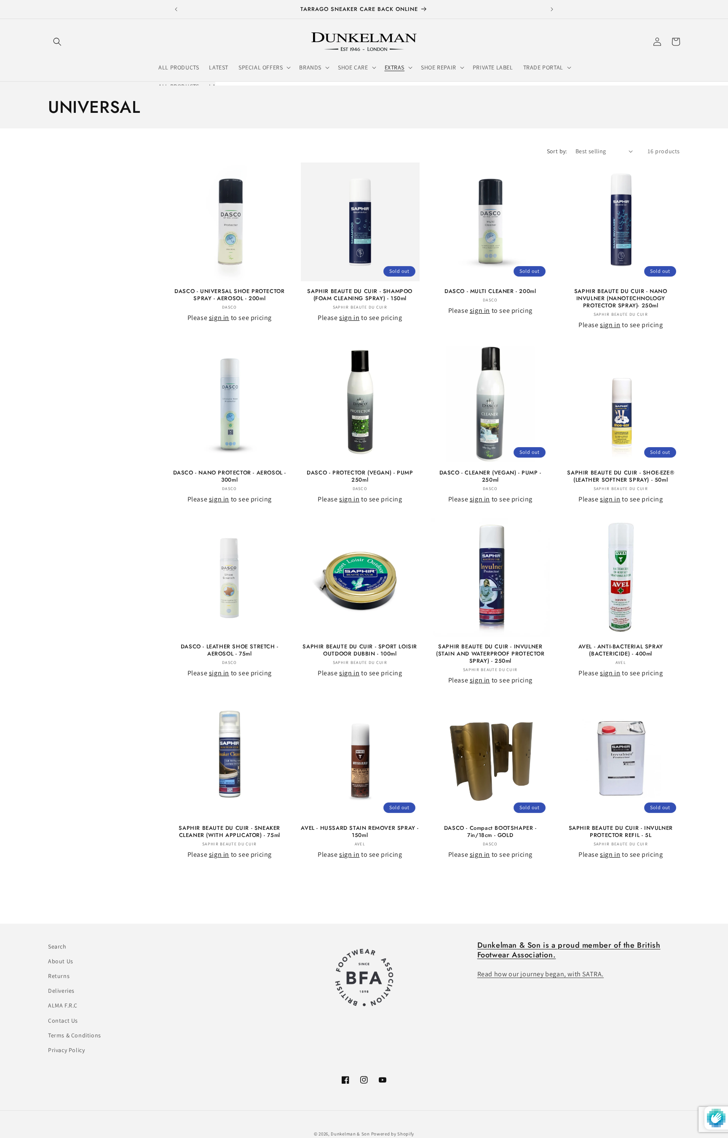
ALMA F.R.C (63, 1006)
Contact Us (63, 1020)
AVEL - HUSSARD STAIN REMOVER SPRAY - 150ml (360, 832)
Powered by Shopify (393, 1134)
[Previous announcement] (176, 9)
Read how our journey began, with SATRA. (540, 974)
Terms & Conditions (74, 1035)
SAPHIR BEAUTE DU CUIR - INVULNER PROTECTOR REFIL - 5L (621, 832)
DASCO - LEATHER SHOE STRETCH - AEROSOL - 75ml (229, 650)
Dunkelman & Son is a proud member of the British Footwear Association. (569, 950)
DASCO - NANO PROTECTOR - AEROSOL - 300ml (229, 476)
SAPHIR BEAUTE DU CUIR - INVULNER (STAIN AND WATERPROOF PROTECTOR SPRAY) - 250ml (490, 654)
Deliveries (61, 991)
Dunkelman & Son (350, 1134)
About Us (60, 961)
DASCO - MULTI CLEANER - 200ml (490, 291)
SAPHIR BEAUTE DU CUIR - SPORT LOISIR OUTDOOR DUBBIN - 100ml (359, 650)
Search (57, 946)
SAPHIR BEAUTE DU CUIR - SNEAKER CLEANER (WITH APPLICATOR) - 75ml (229, 832)
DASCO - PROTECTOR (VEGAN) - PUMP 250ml (360, 476)
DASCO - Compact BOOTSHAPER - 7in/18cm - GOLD (490, 832)
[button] (57, 41)
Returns (59, 976)
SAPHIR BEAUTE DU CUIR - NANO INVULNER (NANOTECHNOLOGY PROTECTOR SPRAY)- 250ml (620, 298)
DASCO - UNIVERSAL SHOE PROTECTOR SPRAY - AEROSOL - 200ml (229, 295)
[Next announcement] (552, 9)
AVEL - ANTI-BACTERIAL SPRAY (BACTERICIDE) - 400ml (620, 650)
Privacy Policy (66, 1050)
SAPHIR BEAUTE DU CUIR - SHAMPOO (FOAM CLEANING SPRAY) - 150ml (359, 295)
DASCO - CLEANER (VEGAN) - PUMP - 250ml (490, 476)
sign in (219, 317)
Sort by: (557, 151)
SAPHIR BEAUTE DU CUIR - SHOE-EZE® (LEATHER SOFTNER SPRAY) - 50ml (620, 476)
